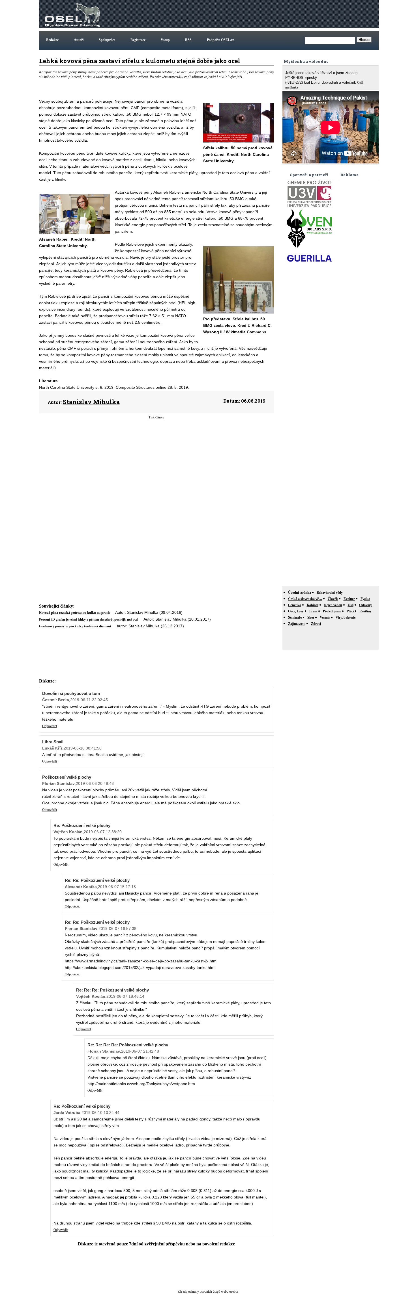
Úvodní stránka (299, 593)
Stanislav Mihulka (91, 402)
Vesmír (325, 617)
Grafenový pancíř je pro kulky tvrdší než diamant (75, 626)
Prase (313, 611)
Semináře (295, 617)
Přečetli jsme (332, 611)
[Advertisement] (274, 14)
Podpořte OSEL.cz (220, 40)
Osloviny (365, 605)
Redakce (52, 40)
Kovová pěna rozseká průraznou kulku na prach (74, 613)
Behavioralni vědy (330, 593)
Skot (310, 617)
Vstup (165, 40)
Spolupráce (107, 40)
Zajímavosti (296, 624)
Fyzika (365, 599)
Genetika (294, 605)
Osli (350, 605)
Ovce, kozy (296, 611)
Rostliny (365, 611)
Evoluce (349, 599)
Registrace (137, 40)
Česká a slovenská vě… (305, 599)
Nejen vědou (333, 605)
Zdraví (316, 624)
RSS (188, 40)
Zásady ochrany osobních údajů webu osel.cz (208, 1291)
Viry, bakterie (345, 617)
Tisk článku (156, 417)
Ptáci (350, 611)
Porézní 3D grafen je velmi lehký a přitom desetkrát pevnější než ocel (88, 619)
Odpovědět (49, 726)
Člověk (333, 599)
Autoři (78, 40)
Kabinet (312, 605)
